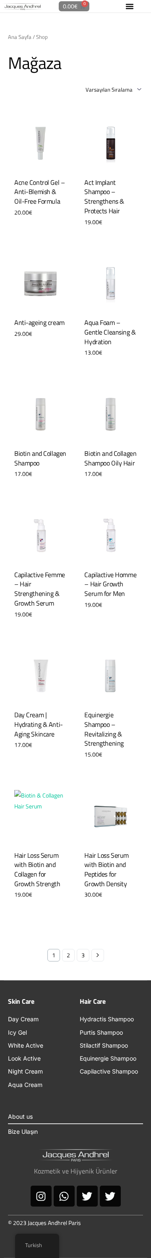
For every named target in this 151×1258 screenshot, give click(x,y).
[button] (129, 6)
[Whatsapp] (64, 1196)
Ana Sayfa (19, 37)
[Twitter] (87, 1196)
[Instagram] (41, 1196)
